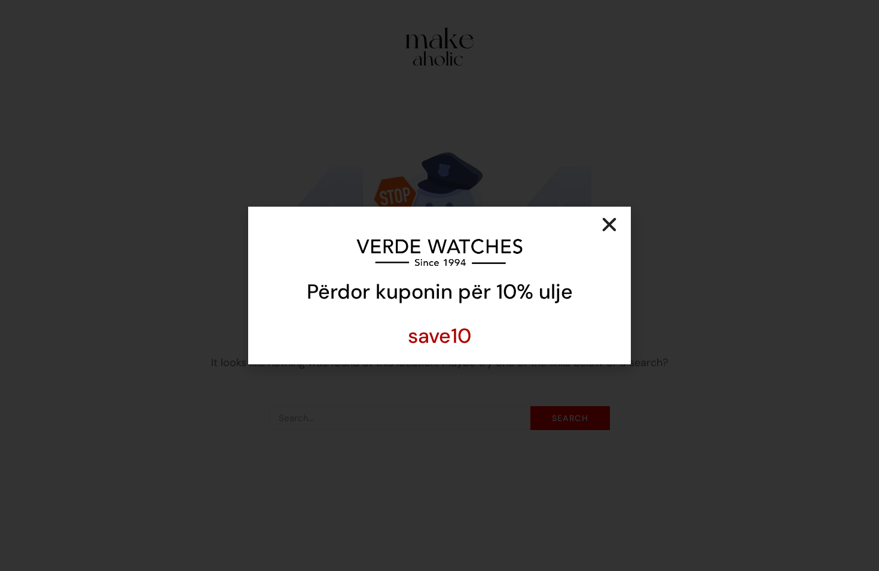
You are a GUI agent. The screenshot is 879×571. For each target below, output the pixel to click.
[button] (609, 224)
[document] (439, 285)
